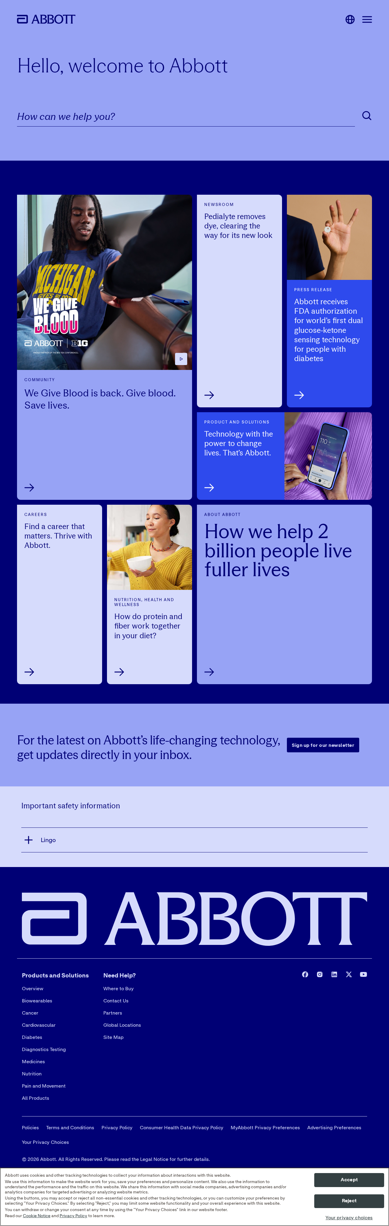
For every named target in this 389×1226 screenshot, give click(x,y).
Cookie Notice (36, 1216)
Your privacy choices (349, 1218)
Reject (349, 1201)
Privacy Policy (73, 1216)
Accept (349, 1179)
